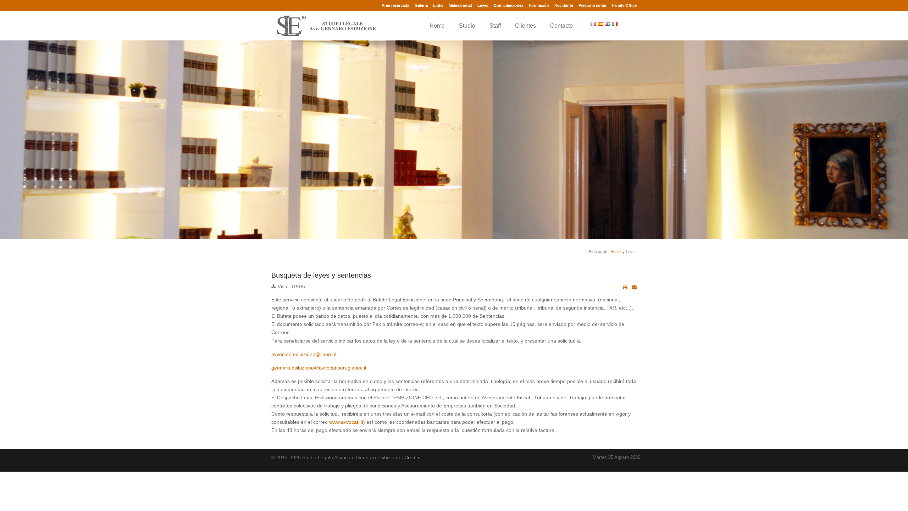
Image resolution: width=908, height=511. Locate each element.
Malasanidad (460, 5)
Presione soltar (592, 5)
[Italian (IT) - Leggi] (615, 24)
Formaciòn (539, 5)
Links (438, 5)
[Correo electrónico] (634, 287)
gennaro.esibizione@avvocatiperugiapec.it (318, 368)
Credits (412, 457)
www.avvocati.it (346, 422)
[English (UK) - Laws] (608, 24)
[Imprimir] (625, 287)
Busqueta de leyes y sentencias (321, 275)
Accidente (563, 5)
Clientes (525, 26)
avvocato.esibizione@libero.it (304, 354)
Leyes (482, 5)
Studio (467, 26)
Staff (495, 26)
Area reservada (395, 5)
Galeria (421, 5)
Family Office (624, 5)
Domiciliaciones (509, 5)
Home (437, 26)
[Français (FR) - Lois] (594, 24)
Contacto (561, 26)
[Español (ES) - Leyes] (601, 24)
